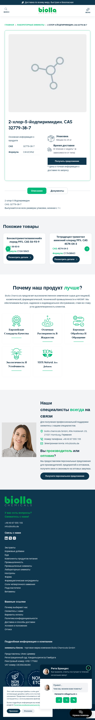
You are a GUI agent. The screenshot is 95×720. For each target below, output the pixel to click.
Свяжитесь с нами (14, 611)
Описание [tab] (37, 190)
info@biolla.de (12, 526)
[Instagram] (14, 538)
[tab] (59, 700)
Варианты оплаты (14, 615)
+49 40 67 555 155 (14, 523)
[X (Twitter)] (10, 538)
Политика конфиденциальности (21, 618)
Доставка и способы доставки (20, 622)
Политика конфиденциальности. (27, 705)
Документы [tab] (57, 190)
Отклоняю (28, 711)
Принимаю (13, 711)
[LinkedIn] (6, 538)
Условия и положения (16, 626)
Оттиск (8, 629)
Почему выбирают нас (16, 607)
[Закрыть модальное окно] (88, 668)
